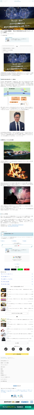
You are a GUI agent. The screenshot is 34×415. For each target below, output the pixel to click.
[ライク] (33, 1)
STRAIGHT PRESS (4, 35)
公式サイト (3, 240)
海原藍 (32, 291)
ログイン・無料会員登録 (17, 354)
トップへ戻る (16, 264)
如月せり (32, 331)
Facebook (24, 240)
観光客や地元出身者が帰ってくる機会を (8, 48)
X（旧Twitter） (14, 240)
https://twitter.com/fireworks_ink (17, 224)
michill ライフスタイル (30, 301)
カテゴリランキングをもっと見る (17, 313)
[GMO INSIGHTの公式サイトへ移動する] (17, 385)
